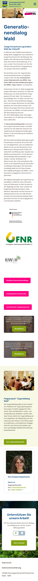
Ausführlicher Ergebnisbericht (17, 307)
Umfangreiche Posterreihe (16, 294)
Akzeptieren (19, 329)
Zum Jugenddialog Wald (15, 442)
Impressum (6, 563)
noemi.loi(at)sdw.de (19, 487)
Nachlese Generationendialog (17, 280)
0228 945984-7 (17, 490)
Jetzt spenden (19, 543)
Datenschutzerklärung (11, 568)
